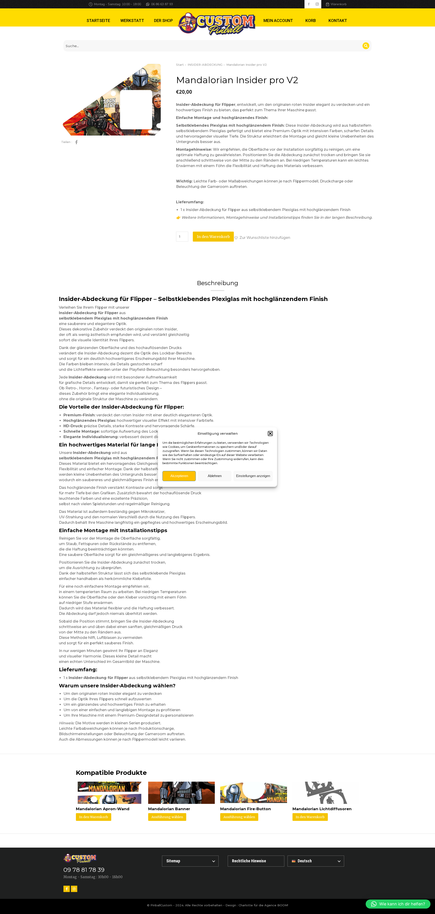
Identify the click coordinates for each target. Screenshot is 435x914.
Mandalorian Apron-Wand (102, 809)
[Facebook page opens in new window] (308, 4)
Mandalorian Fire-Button (245, 809)
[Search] (365, 45)
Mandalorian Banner (169, 809)
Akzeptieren (179, 476)
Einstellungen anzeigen (253, 476)
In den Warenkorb (213, 236)
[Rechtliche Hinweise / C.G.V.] (256, 861)
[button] (270, 433)
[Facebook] (66, 889)
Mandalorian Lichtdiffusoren (322, 809)
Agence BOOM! (276, 905)
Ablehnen (215, 476)
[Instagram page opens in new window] (317, 4)
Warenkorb (339, 4)
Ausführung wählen (167, 817)
